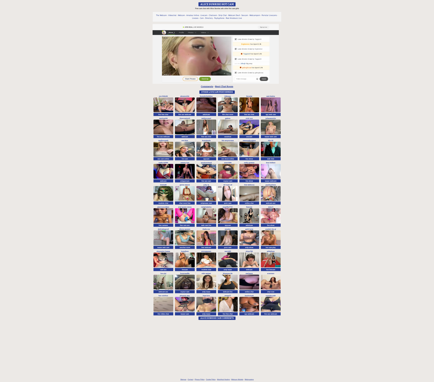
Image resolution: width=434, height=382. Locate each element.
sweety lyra (184, 162)
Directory (209, 18)
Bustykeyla (206, 140)
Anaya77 (228, 295)
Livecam (203, 15)
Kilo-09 (270, 140)
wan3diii (228, 251)
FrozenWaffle (185, 273)
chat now (270, 292)
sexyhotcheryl (206, 162)
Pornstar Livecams (269, 15)
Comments (207, 86)
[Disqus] (217, 349)
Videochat (172, 15)
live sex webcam (184, 114)
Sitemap (183, 379)
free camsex (163, 225)
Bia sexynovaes (228, 140)
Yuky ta (206, 185)
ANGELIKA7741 (228, 207)
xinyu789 (249, 251)
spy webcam (249, 314)
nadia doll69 (163, 162)
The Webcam (161, 15)
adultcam (206, 114)
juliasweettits (271, 118)
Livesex (195, 18)
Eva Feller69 (163, 96)
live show (249, 159)
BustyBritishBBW (206, 96)
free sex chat (249, 114)
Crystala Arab (271, 295)
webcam (185, 136)
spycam (206, 159)
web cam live (206, 225)
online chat (249, 203)
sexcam (249, 136)
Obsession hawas (163, 251)
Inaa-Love (206, 295)
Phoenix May (185, 295)
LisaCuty (249, 207)
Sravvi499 (227, 162)
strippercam (184, 181)
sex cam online (163, 159)
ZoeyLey (228, 229)
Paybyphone (219, 18)
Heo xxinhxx (163, 295)
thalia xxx (206, 229)
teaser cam (185, 314)
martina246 (163, 118)
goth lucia (249, 229)
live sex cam (206, 181)
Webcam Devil (234, 15)
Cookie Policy (211, 379)
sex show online (227, 159)
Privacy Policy (200, 379)
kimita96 (163, 185)
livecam (185, 269)
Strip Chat (222, 15)
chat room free (184, 203)
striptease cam (206, 203)
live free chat (163, 114)
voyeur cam (227, 181)
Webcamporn (254, 15)
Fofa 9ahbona (249, 185)
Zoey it (270, 207)
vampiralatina (206, 207)
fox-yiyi (163, 273)
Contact (190, 379)
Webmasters (249, 379)
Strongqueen (206, 251)
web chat (270, 159)
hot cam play (271, 247)
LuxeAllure (185, 251)
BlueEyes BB (227, 273)
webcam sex (270, 203)
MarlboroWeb (163, 140)
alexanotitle (184, 96)
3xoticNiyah (249, 295)
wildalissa (271, 251)
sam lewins (270, 96)
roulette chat (163, 203)
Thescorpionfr (185, 118)
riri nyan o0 (227, 185)
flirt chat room (227, 114)
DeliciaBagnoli (163, 229)
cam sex (163, 269)
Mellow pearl (206, 118)
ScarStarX (270, 273)
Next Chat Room (224, 86)
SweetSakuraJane (249, 140)
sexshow (227, 136)
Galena (227, 118)
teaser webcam (270, 181)
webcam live (227, 292)
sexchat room (185, 247)
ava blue (185, 140)
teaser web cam (271, 136)
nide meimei (206, 273)
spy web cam (271, 114)
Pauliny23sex (271, 185)
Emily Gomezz (249, 162)
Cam (202, 18)
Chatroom (213, 15)
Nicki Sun (249, 118)
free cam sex (185, 225)
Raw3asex (249, 273)
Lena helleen (270, 162)
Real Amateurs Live (234, 18)
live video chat (163, 314)
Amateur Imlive (192, 15)
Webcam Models (237, 379)
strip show (249, 247)
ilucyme (249, 96)
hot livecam (270, 269)
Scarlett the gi (270, 229)
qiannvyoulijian (163, 207)
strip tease (228, 269)
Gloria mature (185, 185)
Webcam (181, 15)
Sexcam (244, 15)
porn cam (227, 203)
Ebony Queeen (184, 229)
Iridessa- (227, 96)
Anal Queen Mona (184, 207)
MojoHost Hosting (223, 379)
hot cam (185, 159)
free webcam (206, 247)
